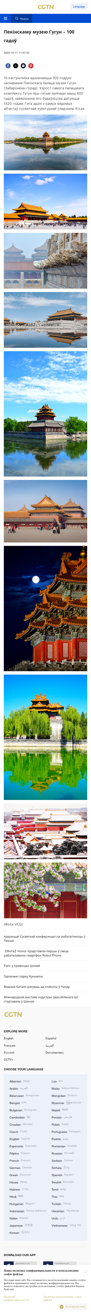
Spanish (63, 1174)
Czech (18, 1131)
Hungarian (22, 1203)
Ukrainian (65, 1210)
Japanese (21, 1225)
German (21, 1167)
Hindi (16, 1196)
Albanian (20, 1081)
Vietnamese (66, 1225)
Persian (62, 1117)
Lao (57, 1081)
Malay (65, 1088)
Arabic (19, 1088)
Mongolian (64, 1095)
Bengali (18, 1102)
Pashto (60, 1138)
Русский (9, 1052)
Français (9, 1045)
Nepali (60, 1109)
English (9, 1038)
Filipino (20, 1153)
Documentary (55, 1052)
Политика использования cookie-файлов (63, 1298)
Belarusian (24, 1095)
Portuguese (66, 1131)
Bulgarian (23, 1109)
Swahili (63, 1182)
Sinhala (61, 1167)
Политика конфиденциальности (16, 1298)
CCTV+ (8, 1059)
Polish (60, 1124)
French (20, 1160)
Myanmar (66, 1102)
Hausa (18, 1182)
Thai (58, 1196)
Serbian (62, 1160)
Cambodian (20, 1117)
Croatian (21, 1124)
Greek (20, 1174)
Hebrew (19, 1189)
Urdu (58, 1218)
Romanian (64, 1145)
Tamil (59, 1189)
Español (51, 1038)
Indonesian (28, 1210)
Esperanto (23, 1145)
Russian (63, 1153)
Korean (19, 1232)
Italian (19, 1218)
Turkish (61, 1203)
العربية (50, 1045)
